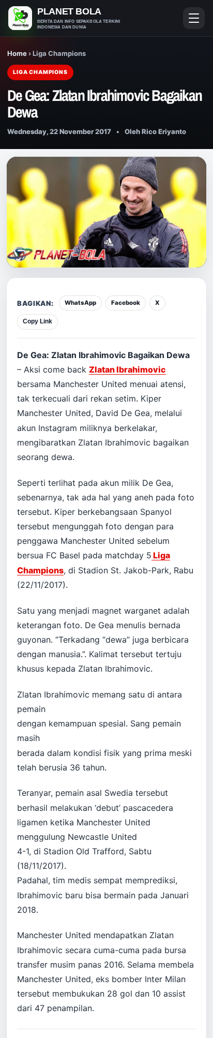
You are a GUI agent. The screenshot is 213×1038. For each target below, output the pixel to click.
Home (17, 53)
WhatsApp (80, 302)
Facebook (125, 302)
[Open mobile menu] (194, 18)
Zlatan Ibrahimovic (127, 369)
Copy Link (37, 321)
